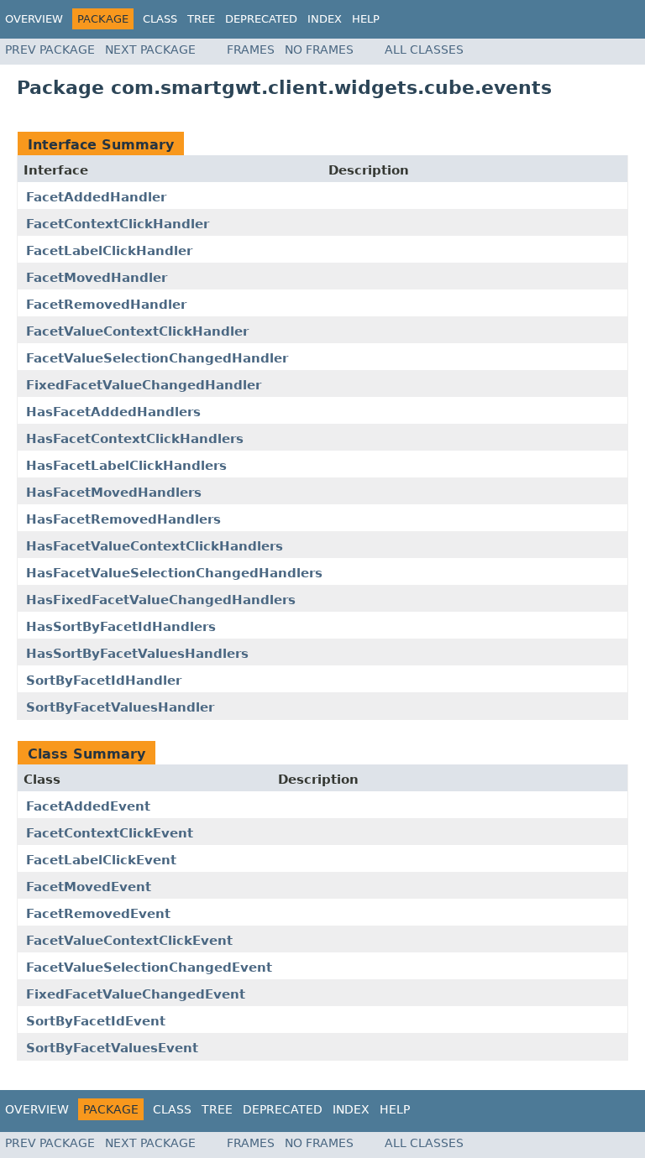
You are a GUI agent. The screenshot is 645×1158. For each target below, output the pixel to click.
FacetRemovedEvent (98, 913)
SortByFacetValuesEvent (112, 1048)
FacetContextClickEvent (109, 833)
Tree (201, 19)
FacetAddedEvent (88, 806)
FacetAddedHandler (96, 197)
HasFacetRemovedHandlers (123, 519)
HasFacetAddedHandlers (113, 412)
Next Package (150, 49)
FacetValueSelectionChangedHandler (157, 358)
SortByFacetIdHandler (103, 680)
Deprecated (261, 19)
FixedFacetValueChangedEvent (135, 994)
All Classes (424, 49)
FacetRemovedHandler (106, 304)
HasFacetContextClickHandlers (135, 438)
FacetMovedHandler (96, 277)
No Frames (319, 49)
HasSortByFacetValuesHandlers (137, 653)
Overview (34, 19)
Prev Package (50, 49)
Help (366, 19)
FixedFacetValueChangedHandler (143, 385)
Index (324, 19)
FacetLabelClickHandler (109, 250)
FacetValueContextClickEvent (129, 940)
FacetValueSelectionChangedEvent (149, 967)
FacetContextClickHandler (117, 224)
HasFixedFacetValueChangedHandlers (161, 600)
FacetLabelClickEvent (101, 860)
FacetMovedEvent (88, 887)
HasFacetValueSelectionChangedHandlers (174, 573)
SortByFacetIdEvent (95, 1021)
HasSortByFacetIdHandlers (121, 626)
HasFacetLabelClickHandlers (126, 465)
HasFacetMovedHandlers (114, 492)
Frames (251, 49)
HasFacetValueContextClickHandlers (154, 546)
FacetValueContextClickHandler (137, 331)
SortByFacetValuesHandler (120, 707)
